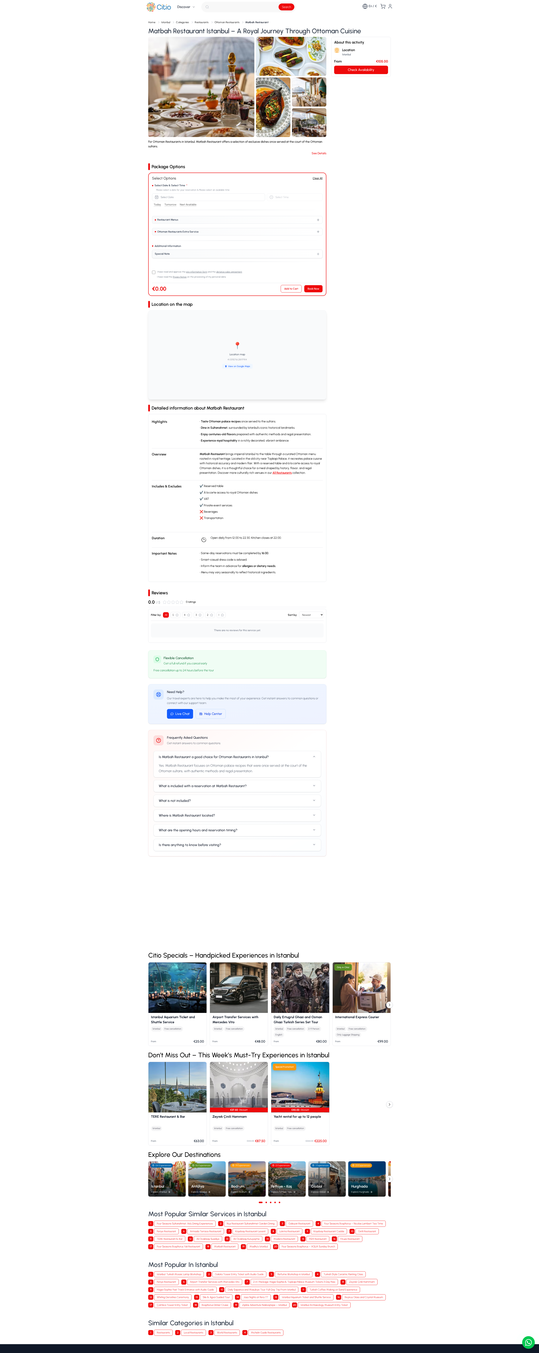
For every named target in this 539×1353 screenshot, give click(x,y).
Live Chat (182, 714)
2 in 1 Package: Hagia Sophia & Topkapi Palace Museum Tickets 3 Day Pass (294, 1281)
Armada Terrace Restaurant (205, 1231)
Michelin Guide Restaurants (266, 1332)
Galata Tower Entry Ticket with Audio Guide (239, 1274)
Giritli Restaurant (367, 1231)
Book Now (313, 288)
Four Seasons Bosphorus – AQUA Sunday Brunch (308, 1246)
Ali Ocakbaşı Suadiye (207, 1238)
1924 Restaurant (318, 1238)
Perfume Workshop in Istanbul (294, 1274)
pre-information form (196, 271)
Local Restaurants (193, 1332)
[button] (201, 87)
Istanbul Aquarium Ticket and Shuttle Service (306, 1297)
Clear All (318, 178)
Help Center (213, 714)
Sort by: (292, 614)
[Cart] (383, 6)
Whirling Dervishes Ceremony (173, 1297)
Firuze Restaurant (350, 1238)
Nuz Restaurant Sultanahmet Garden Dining (251, 1223)
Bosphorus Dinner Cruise (215, 1304)
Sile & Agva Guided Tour (216, 1297)
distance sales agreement (229, 271)
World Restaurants (227, 1332)
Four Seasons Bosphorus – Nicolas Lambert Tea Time (353, 1223)
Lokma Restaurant (289, 1231)
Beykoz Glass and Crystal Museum (364, 1297)
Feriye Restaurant (166, 1231)
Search (286, 7)
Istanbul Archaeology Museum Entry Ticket (324, 1304)
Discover (183, 7)
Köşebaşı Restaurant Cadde (329, 1231)
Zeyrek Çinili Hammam (362, 1281)
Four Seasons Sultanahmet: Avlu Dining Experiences (185, 1223)
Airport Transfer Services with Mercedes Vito (214, 1281)
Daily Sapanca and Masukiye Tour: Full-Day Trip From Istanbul (262, 1289)
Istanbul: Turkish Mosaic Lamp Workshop (179, 1274)
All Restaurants (282, 473)
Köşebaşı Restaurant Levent (250, 1231)
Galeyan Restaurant (299, 1223)
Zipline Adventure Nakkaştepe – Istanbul (264, 1304)
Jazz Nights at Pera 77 (256, 1297)
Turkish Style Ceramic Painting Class (343, 1274)
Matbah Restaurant (225, 1246)
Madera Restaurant (284, 1238)
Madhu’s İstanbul (258, 1246)
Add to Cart (291, 288)
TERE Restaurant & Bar (170, 1238)
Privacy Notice (180, 276)
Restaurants (163, 1332)
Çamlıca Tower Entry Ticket (172, 1304)
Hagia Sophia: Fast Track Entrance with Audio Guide (185, 1289)
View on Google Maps (239, 366)
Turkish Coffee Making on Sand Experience (333, 1289)
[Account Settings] (390, 6)
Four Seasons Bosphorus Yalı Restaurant (178, 1246)
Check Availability (361, 70)
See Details (319, 153)
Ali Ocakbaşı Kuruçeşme (246, 1238)
